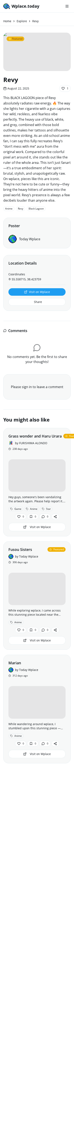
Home (7, 21)
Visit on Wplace (39, 292)
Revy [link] (35, 21)
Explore (22, 21)
